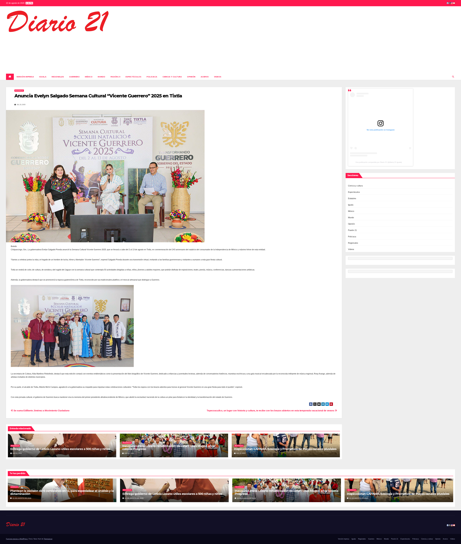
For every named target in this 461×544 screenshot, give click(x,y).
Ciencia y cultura (172, 77)
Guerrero (74, 77)
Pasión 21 (115, 77)
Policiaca (152, 77)
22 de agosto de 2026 (21, 498)
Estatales (352, 198)
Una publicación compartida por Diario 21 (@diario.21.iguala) (378, 162)
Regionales (58, 77)
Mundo (101, 77)
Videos (217, 77)
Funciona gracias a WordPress (17, 539)
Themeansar (48, 539)
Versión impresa (25, 77)
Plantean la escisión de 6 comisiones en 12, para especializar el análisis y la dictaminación (62, 492)
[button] (453, 77)
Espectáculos (133, 77)
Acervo (205, 77)
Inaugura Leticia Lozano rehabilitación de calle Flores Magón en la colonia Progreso (168, 447)
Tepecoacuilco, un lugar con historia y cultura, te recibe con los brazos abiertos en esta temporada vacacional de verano (271, 410)
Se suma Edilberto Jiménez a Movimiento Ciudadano (41, 410)
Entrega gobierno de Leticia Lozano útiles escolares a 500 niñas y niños (60, 449)
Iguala (42, 77)
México (88, 77)
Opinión (191, 77)
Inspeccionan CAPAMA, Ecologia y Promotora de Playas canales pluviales (285, 449)
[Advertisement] (230, 52)
